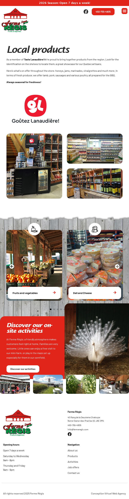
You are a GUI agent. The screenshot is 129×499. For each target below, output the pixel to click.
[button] (125, 11)
